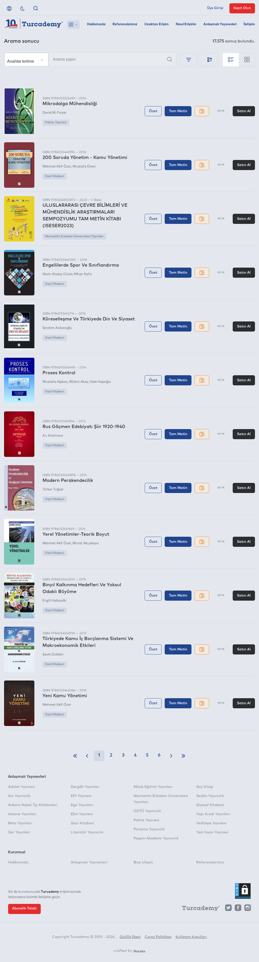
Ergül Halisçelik (54, 600)
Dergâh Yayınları (85, 787)
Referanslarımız (125, 24)
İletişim (249, 24)
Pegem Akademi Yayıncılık (156, 838)
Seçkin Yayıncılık (210, 796)
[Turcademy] (198, 909)
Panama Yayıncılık (149, 829)
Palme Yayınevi (56, 122)
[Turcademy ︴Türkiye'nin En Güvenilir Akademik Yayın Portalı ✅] (33, 24)
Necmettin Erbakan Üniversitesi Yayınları (74, 236)
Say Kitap (204, 787)
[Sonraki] (171, 755)
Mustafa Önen (84, 166)
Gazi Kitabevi (54, 176)
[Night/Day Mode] (22, 8)
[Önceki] (87, 755)
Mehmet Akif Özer (56, 166)
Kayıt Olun (242, 8)
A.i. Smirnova (52, 435)
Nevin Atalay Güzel (57, 274)
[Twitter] (228, 909)
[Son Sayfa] (183, 755)
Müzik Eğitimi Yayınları (153, 787)
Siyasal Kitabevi (210, 805)
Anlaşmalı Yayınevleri (219, 24)
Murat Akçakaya (86, 543)
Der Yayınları (19, 832)
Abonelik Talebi (24, 908)
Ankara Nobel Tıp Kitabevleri (33, 805)
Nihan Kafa (83, 274)
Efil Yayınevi (81, 796)
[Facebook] (238, 909)
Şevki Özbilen (52, 654)
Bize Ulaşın (143, 862)
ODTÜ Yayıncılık (147, 811)
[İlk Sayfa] (75, 755)
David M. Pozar (54, 112)
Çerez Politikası (158, 937)
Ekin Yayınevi (82, 814)
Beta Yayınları (20, 823)
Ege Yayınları (82, 805)
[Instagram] (247, 909)
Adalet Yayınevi (21, 787)
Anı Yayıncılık (19, 796)
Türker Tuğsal (52, 489)
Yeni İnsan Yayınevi (212, 832)
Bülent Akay (78, 382)
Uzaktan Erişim (156, 24)
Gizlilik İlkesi (130, 937)
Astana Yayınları (22, 814)
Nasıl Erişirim (186, 24)
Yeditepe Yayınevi (211, 823)
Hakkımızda (96, 24)
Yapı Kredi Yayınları (213, 814)
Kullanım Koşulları (191, 937)
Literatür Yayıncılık (87, 832)
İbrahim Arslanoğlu (57, 328)
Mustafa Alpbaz (55, 382)
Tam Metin (178, 111)
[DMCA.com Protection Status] (243, 891)
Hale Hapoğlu (100, 382)
